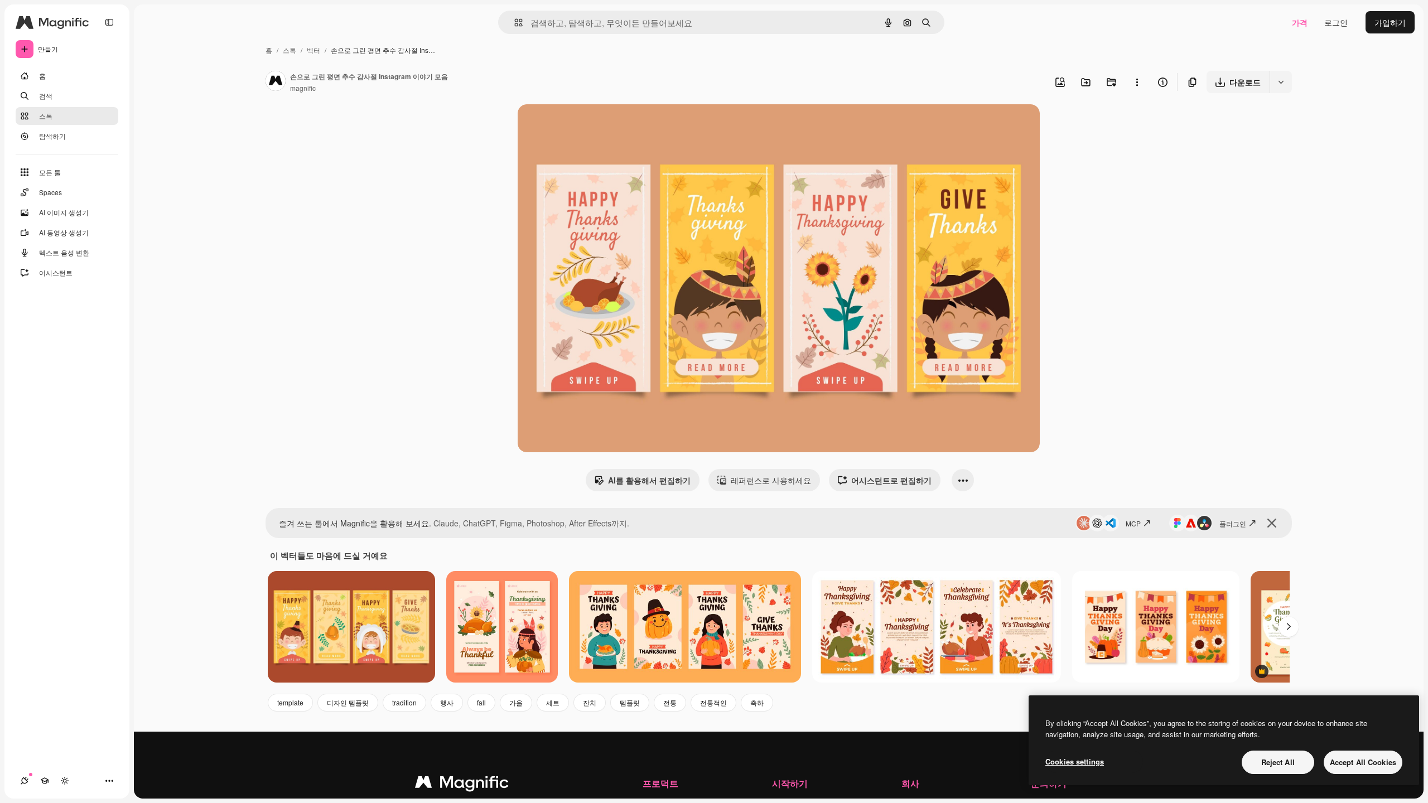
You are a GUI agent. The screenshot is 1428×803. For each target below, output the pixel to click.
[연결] (24, 781)
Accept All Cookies (1363, 762)
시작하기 (790, 783)
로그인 (1336, 22)
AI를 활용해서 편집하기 (649, 480)
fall (481, 702)
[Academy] (45, 781)
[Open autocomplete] (514, 22)
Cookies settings (1074, 761)
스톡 (289, 50)
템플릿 (630, 702)
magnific (303, 88)
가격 (1300, 22)
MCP (1133, 523)
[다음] (1289, 627)
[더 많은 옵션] (1137, 82)
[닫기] (1272, 523)
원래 (581, 126)
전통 (670, 702)
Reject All (1278, 762)
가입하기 (1390, 22)
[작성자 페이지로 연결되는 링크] (276, 82)
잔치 (589, 702)
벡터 (313, 50)
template (290, 702)
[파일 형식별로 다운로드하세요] (1281, 82)
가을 (516, 702)
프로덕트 (660, 783)
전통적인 (713, 702)
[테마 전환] (65, 781)
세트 (552, 702)
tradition (404, 702)
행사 (447, 702)
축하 (757, 702)
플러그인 (1232, 523)
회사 (910, 783)
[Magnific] (462, 784)
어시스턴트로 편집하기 (891, 480)
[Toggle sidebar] (109, 22)
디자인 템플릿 (348, 702)
